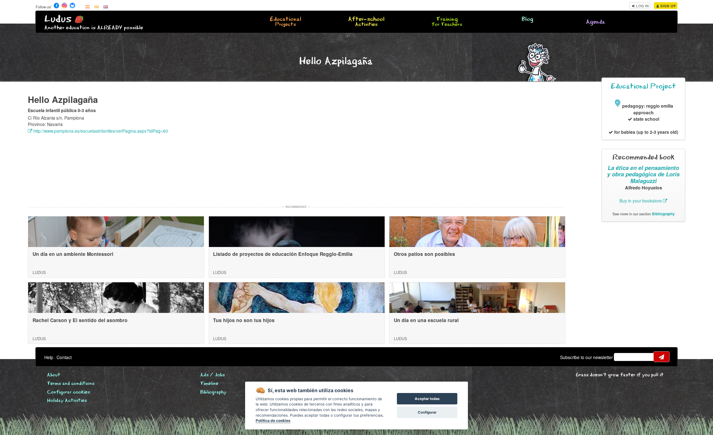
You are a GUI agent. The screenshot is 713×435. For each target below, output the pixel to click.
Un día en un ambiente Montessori (73, 254)
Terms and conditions (70, 383)
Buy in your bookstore (641, 200)
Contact (64, 357)
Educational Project (643, 86)
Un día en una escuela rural (426, 320)
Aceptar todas (427, 399)
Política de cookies (273, 420)
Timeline (209, 383)
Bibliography (663, 213)
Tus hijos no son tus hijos (244, 320)
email (621, 357)
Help (48, 357)
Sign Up (667, 5)
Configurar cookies (68, 392)
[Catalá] (96, 6)
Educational (285, 22)
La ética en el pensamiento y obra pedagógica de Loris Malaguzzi (643, 174)
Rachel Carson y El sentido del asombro (80, 320)
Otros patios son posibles (424, 254)
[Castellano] (87, 6)
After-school (366, 22)
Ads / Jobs (212, 375)
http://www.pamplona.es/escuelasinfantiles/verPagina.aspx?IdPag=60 (100, 131)
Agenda (595, 22)
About (53, 375)
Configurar (427, 412)
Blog (527, 19)
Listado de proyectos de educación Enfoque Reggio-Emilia (283, 254)
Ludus (58, 19)
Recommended (296, 207)
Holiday (67, 400)
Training (447, 22)
